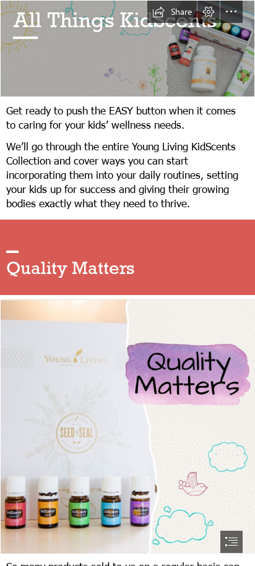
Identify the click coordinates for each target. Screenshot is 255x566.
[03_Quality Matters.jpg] (127, 425)
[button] (172, 12)
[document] (127, 283)
